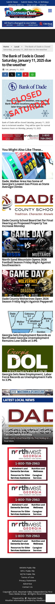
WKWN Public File (27, 567)
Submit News (12, 2)
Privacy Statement (27, 580)
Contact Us (27, 587)
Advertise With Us (16, 5)
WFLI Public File (27, 571)
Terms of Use (27, 577)
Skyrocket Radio (34, 598)
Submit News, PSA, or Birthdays (35, 2)
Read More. (9, 441)
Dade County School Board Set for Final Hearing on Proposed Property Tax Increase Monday (27, 431)
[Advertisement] (27, 24)
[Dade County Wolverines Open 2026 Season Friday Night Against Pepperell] (27, 283)
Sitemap (43, 5)
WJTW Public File (27, 574)
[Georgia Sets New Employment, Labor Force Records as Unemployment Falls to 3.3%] (27, 358)
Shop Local (31, 5)
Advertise (27, 583)
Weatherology (42, 600)
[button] (50, 11)
